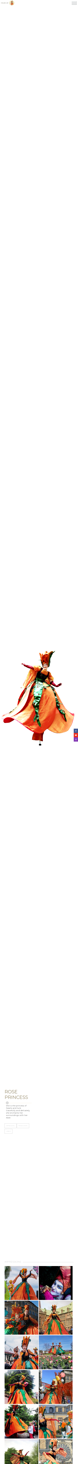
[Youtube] (76, 735)
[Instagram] (76, 739)
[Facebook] (76, 731)
